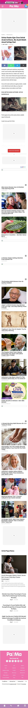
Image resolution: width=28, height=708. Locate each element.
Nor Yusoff (5, 44)
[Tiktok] (15, 661)
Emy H (11, 599)
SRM (2, 581)
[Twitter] (13, 661)
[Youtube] (18, 661)
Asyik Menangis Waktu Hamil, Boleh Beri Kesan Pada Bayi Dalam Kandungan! (13, 577)
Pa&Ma (3, 34)
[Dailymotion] (21, 661)
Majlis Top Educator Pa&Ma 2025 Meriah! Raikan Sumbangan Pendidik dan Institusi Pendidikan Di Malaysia (14, 618)
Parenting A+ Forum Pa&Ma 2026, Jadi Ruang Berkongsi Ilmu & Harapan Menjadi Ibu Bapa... (14, 607)
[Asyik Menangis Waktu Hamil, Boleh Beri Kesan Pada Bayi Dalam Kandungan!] (14, 564)
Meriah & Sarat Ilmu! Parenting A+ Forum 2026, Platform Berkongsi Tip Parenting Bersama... (14, 595)
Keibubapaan (10, 34)
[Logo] (14, 6)
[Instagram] (10, 661)
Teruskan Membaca (14, 150)
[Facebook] (7, 661)
